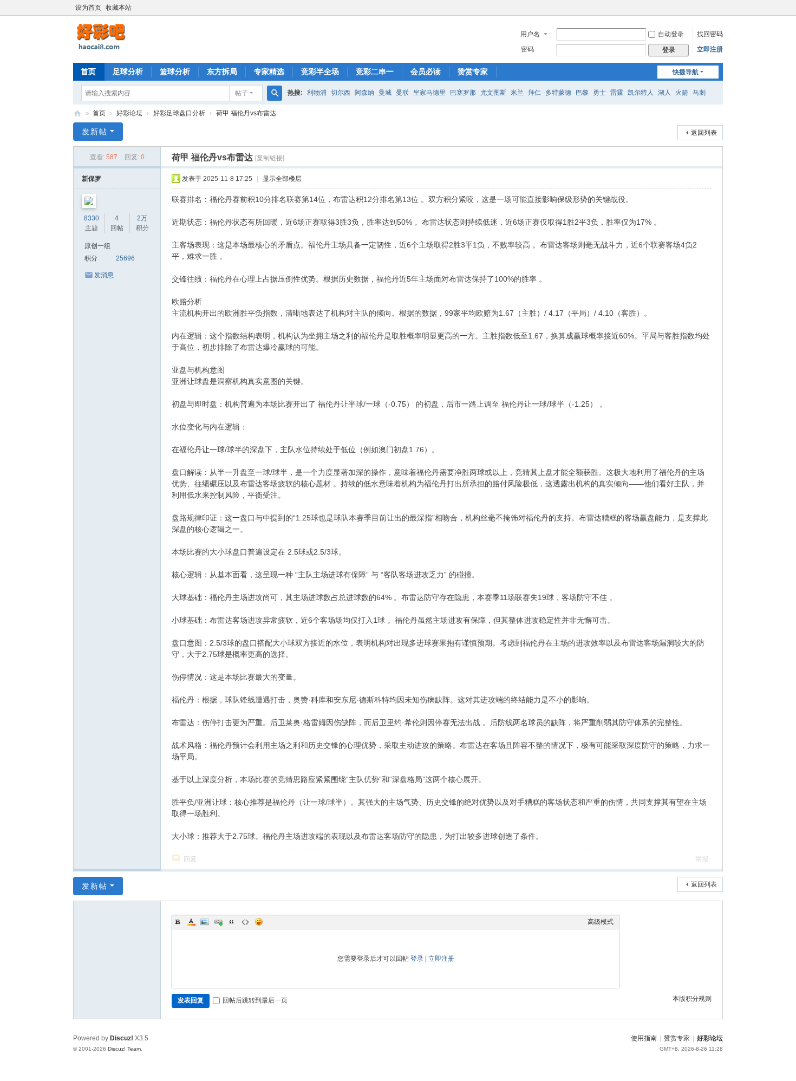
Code (245, 921)
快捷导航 (686, 72)
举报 (701, 859)
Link (218, 921)
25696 (125, 258)
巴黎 (582, 92)
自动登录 (671, 34)
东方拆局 (222, 71)
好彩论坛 (129, 113)
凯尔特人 (641, 92)
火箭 (681, 92)
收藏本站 (119, 7)
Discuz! (121, 1038)
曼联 (402, 92)
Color (191, 921)
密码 (527, 49)
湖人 (664, 92)
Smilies (258, 921)
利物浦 (317, 92)
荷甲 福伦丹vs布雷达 (246, 113)
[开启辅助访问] (720, 7)
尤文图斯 (493, 92)
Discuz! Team (124, 1049)
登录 (416, 958)
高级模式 (601, 922)
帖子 (241, 93)
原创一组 (97, 246)
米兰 (517, 92)
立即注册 (710, 49)
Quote (231, 921)
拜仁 (534, 92)
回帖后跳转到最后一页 (255, 1000)
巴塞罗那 (463, 92)
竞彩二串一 (375, 71)
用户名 (530, 34)
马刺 (699, 92)
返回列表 (704, 132)
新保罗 (91, 179)
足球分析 (128, 71)
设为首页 (88, 7)
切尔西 (340, 92)
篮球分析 (175, 71)
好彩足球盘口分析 (179, 113)
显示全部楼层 (282, 179)
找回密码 (710, 34)
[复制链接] (269, 158)
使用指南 (644, 1038)
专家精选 (269, 71)
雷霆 (616, 92)
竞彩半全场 (320, 71)
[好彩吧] (127, 37)
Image (204, 921)
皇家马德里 (429, 92)
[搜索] (274, 93)
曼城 (385, 92)
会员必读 (425, 71)
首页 (88, 71)
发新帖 (95, 131)
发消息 (104, 275)
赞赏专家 (473, 71)
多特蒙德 (558, 92)
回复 (190, 859)
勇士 (599, 92)
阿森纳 (364, 92)
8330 (91, 218)
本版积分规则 (692, 998)
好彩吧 (77, 113)
